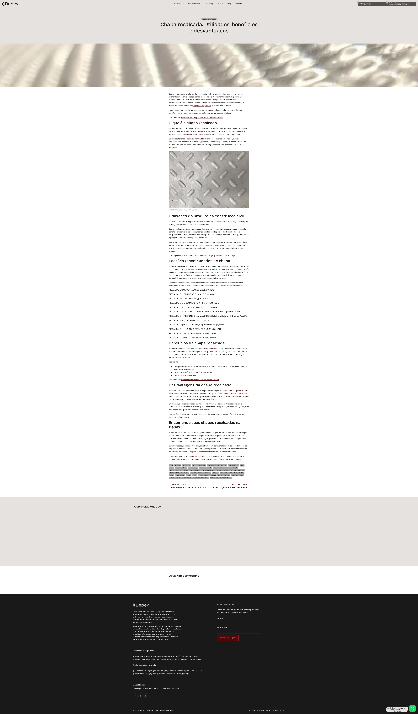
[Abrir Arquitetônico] (201, 4)
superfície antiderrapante (192, 134)
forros (171, 475)
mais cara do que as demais (236, 390)
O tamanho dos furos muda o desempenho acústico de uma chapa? (154, 544)
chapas (185, 470)
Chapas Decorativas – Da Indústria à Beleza (200, 379)
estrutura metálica (204, 472)
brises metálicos (181, 468)
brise (242, 465)
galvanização (180, 475)
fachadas (223, 472)
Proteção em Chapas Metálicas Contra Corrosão (202, 117)
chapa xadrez (212, 348)
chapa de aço (193, 468)
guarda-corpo (203, 475)
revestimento (186, 477)
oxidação (235, 475)
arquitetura (186, 465)
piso (241, 475)
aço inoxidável (212, 245)
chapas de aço (195, 470)
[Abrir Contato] (243, 4)
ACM (171, 465)
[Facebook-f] (135, 695)
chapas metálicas (223, 470)
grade (189, 475)
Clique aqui (181, 441)
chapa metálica (219, 468)
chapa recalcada (175, 470)
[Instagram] (140, 695)
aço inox (224, 465)
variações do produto (202, 105)
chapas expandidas (208, 470)
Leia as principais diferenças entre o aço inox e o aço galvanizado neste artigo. (202, 255)
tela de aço (214, 477)
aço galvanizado (213, 465)
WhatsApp (222, 627)
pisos (188, 229)
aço (193, 465)
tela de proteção (225, 477)
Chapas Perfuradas (237, 470)
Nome (220, 619)
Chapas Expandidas (209, 19)
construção (184, 472)
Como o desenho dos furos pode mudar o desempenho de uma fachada (207, 544)
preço (178, 477)
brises (171, 468)
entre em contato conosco (201, 456)
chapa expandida (206, 468)
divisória (193, 472)
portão (172, 477)
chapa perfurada (232, 468)
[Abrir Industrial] (183, 4)
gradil (194, 475)
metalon (227, 475)
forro (230, 472)
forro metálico (239, 472)
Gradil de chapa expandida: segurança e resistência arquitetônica (255, 544)
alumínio (199, 245)
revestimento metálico (200, 477)
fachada (215, 472)
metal (220, 475)
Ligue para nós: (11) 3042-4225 (365, 3)
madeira (213, 475)
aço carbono (201, 465)
